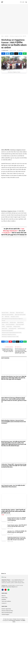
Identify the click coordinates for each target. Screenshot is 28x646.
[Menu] (2, 2)
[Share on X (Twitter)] (8, 53)
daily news (12, 312)
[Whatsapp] (8, 590)
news (3, 324)
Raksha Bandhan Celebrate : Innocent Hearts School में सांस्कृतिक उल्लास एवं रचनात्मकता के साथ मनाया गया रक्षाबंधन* (13, 422)
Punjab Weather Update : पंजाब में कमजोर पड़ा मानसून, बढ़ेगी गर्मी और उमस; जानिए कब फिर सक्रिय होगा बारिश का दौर (13, 511)
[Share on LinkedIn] (12, 53)
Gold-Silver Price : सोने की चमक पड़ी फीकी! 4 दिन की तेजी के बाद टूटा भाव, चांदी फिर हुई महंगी (17, 531)
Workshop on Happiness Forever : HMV (10, 336)
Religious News (16, 326)
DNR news (7, 316)
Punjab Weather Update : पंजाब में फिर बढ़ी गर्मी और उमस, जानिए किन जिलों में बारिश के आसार (17, 525)
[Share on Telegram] (20, 53)
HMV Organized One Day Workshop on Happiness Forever (12, 319)
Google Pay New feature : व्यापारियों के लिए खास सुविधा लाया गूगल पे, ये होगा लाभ (7, 350)
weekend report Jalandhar (7, 330)
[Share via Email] (16, 53)
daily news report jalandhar (7, 314)
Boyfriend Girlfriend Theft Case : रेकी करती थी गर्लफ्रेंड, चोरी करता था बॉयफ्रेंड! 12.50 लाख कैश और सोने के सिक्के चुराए (16, 519)
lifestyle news (13, 322)
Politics (3, 326)
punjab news (9, 326)
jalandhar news (5, 322)
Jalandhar (6, 36)
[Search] (26, 2)
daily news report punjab (20, 314)
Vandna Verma (5, 50)
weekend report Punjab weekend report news (11, 332)
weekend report (21, 328)
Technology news (12, 328)
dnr (2, 316)
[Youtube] (6, 590)
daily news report (19, 312)
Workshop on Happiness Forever (9, 334)
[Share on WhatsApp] (25, 53)
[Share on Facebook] (3, 53)
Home (2, 36)
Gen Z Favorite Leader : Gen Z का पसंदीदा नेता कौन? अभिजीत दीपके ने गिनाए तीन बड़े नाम (13, 486)
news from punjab (20, 324)
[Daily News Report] (14, 2)
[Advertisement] (14, 19)
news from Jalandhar (10, 324)
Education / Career (15, 316)
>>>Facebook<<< (7, 232)
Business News (5, 312)
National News (20, 322)
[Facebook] (3, 590)
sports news (4, 328)
